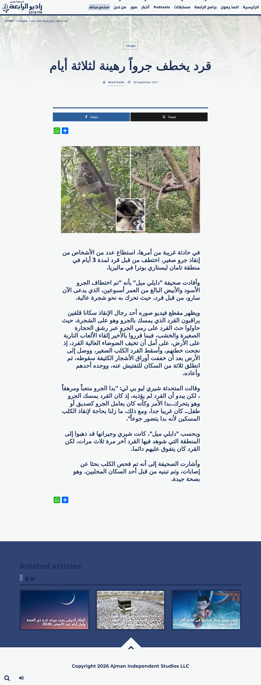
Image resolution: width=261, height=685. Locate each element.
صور (133, 7)
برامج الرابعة (205, 7)
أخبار (145, 7)
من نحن (120, 7)
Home (9, 20)
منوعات (23, 20)
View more (55, 610)
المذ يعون (230, 7)
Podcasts (162, 7)
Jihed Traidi (116, 82)
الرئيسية (251, 7)
